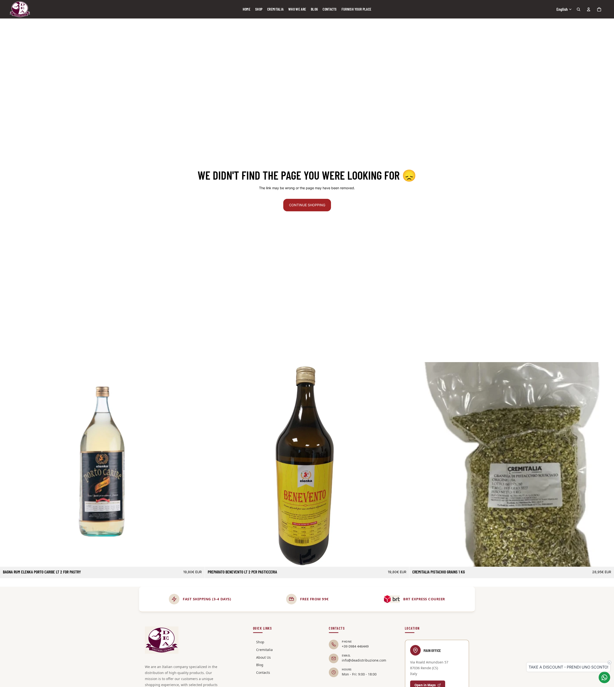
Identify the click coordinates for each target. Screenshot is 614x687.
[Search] (578, 9)
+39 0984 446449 (355, 646)
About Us (263, 657)
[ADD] (197, 559)
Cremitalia (264, 649)
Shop (260, 642)
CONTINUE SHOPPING (307, 205)
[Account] (588, 9)
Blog (259, 665)
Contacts (263, 672)
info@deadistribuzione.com (364, 660)
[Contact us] (604, 677)
